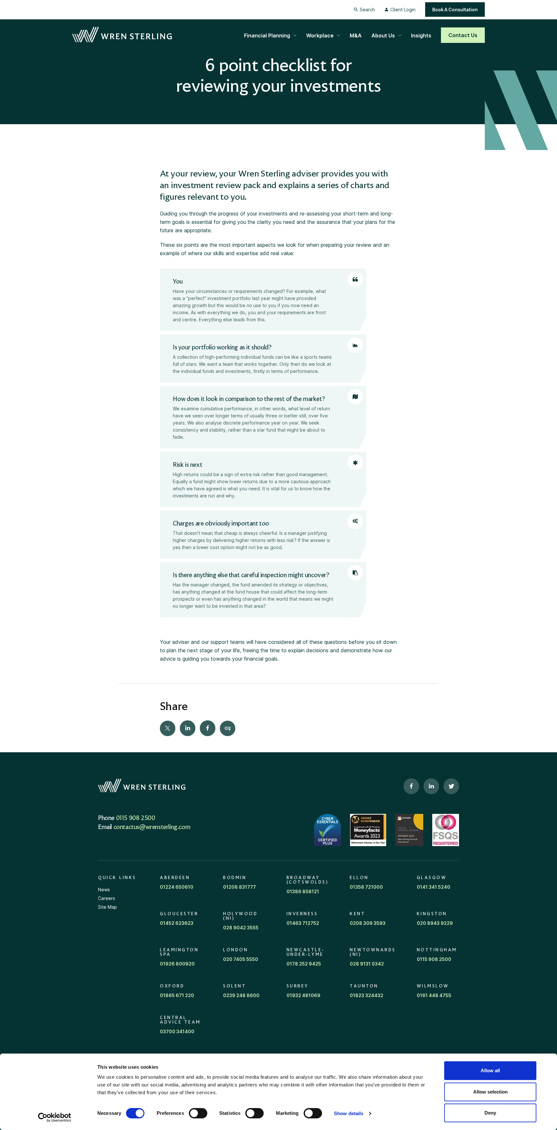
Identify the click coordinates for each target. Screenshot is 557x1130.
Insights (421, 35)
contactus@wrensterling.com (152, 827)
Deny (490, 1112)
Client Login (402, 9)
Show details (348, 1113)
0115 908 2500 (135, 818)
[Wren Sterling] (122, 35)
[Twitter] (168, 728)
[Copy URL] (227, 728)
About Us (383, 35)
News (104, 889)
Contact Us (462, 35)
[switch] (198, 1113)
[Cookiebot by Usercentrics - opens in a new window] (54, 1117)
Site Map (107, 907)
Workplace (320, 35)
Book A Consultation (455, 9)
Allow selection (490, 1092)
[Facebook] (207, 728)
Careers (106, 898)
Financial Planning (267, 35)
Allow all (490, 1070)
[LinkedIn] (187, 728)
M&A (356, 35)
